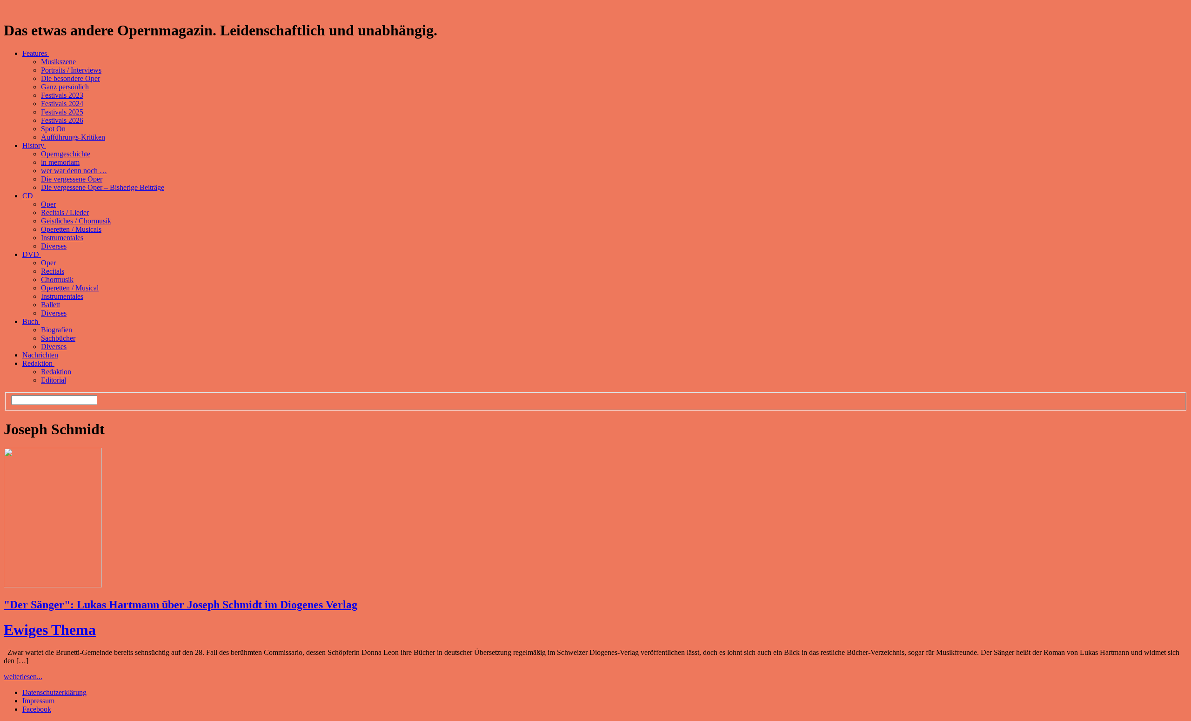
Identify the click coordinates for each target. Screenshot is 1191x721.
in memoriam (60, 162)
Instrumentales (62, 238)
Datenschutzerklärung (54, 692)
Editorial (53, 380)
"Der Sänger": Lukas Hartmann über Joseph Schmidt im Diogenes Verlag (180, 605)
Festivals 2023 (62, 95)
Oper (48, 204)
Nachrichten (40, 355)
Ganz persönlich (65, 87)
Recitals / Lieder (65, 212)
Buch (31, 321)
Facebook (36, 709)
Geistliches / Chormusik (76, 221)
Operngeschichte (65, 154)
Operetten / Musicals (71, 229)
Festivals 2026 (62, 120)
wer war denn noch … (74, 171)
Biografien (56, 330)
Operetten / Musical (70, 288)
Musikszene (58, 62)
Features (35, 53)
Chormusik (57, 279)
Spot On (53, 129)
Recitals (52, 271)
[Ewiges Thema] (53, 585)
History (34, 145)
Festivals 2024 (62, 104)
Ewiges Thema (50, 629)
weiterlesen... (23, 677)
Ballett (50, 305)
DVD (31, 254)
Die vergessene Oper (71, 179)
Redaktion (38, 363)
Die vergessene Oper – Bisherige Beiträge (102, 187)
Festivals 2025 (62, 112)
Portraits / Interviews (71, 70)
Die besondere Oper (70, 78)
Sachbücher (58, 338)
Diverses (54, 246)
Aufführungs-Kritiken (73, 137)
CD (28, 196)
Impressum (38, 701)
